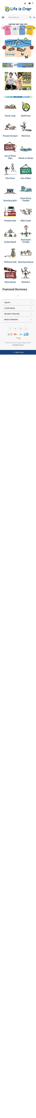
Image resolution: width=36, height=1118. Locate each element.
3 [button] (19, 88)
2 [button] (16, 88)
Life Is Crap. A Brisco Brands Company (15, 342)
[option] (18, 48)
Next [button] (32, 47)
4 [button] (23, 88)
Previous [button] (4, 47)
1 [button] (12, 88)
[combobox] (18, 17)
